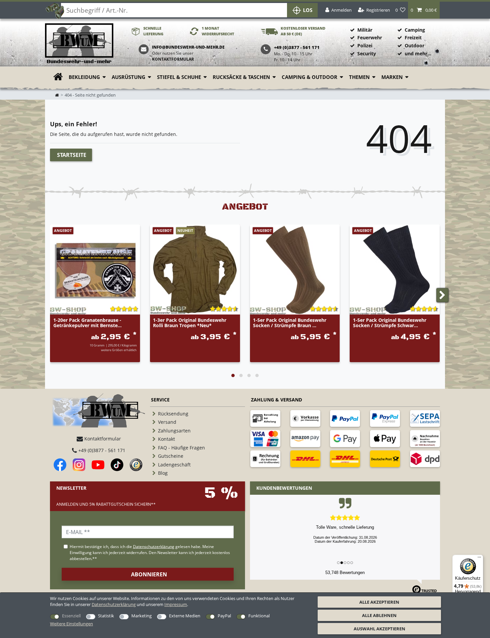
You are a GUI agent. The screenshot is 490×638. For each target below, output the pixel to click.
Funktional (259, 616)
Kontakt (166, 439)
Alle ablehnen (379, 615)
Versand (167, 422)
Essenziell (71, 616)
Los (307, 10)
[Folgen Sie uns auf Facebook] (60, 464)
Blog (163, 473)
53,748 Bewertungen (345, 572)
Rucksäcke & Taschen (241, 77)
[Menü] (479, 559)
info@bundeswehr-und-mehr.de (188, 47)
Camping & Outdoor (309, 77)
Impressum (175, 604)
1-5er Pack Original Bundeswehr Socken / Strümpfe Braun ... (289, 323)
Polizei (364, 45)
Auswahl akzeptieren (379, 629)
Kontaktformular (173, 59)
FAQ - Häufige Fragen (181, 447)
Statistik (106, 616)
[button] (424, 10)
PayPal (224, 616)
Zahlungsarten (174, 430)
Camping (415, 30)
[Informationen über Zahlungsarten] (265, 418)
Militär (364, 30)
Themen (359, 77)
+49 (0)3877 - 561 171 (101, 450)
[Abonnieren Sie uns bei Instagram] (79, 464)
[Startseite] (79, 44)
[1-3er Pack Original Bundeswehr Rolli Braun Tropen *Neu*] (195, 270)
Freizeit (413, 37)
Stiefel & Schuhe (179, 77)
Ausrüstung (128, 77)
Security (366, 53)
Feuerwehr (369, 37)
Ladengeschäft (174, 464)
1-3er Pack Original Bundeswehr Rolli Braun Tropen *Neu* (189, 323)
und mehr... (418, 53)
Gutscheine (170, 456)
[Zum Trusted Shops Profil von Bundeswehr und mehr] (136, 464)
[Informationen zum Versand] (305, 458)
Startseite (71, 155)
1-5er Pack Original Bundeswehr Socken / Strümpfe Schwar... (389, 323)
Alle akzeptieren (379, 602)
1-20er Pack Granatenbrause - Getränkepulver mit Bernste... (87, 323)
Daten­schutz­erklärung (114, 604)
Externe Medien (184, 616)
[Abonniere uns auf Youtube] (98, 464)
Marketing (141, 616)
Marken (392, 77)
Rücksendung (173, 413)
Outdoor (414, 45)
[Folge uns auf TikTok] (117, 464)
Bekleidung (84, 77)
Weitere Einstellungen (71, 624)
